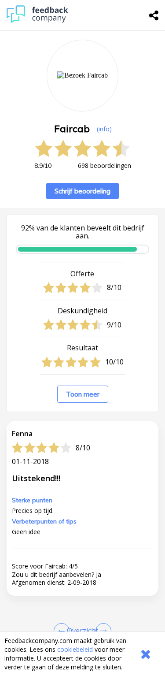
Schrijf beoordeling (82, 191)
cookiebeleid (75, 649)
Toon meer (82, 394)
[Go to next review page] (101, 631)
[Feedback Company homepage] (37, 20)
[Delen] (154, 15)
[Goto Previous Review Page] (63, 631)
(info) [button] (104, 129)
